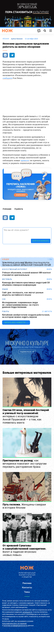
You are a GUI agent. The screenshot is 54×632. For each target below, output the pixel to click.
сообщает (7, 78)
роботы (5, 311)
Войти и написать (41, 241)
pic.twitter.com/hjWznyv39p (23, 101)
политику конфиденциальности (15, 625)
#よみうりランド (13, 98)
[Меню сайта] (50, 31)
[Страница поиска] (45, 30)
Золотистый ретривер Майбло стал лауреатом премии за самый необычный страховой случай (26, 264)
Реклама (27, 583)
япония (6, 39)
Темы (27, 592)
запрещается (27, 612)
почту (6, 619)
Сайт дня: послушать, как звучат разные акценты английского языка (22, 293)
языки (5, 289)
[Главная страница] (7, 30)
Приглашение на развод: (25, 463)
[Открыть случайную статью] (38, 30)
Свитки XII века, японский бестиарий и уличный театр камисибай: (26, 416)
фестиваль (7, 279)
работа (19, 209)
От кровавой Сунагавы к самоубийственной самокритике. (24, 550)
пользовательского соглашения (14, 623)
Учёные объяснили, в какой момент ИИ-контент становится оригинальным (26, 274)
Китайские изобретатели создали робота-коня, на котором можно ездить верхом (26, 316)
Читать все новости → (16, 322)
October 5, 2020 (33, 109)
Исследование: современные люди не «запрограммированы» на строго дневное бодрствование (20, 304)
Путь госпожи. (24, 506)
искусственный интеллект (14, 269)
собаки (5, 259)
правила (25, 160)
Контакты (27, 587)
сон (4, 299)
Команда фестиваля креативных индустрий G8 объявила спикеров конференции (26, 283)
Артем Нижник (17, 39)
